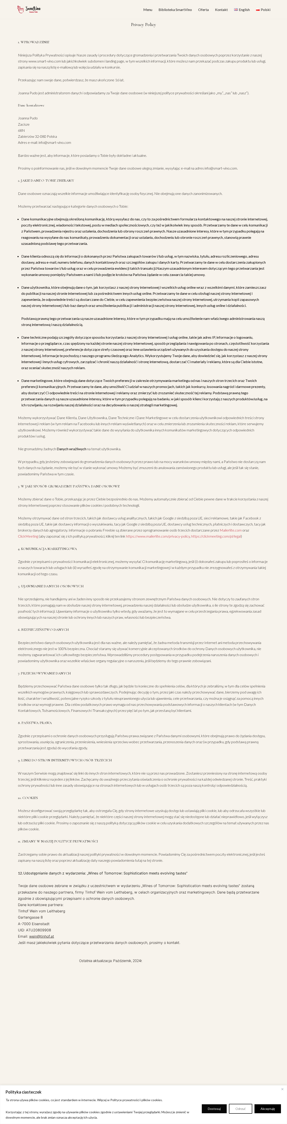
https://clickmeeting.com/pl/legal (216, 536)
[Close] (282, 1089)
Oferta (203, 9)
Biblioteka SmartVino (175, 9)
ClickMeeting (28, 536)
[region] (143, 1104)
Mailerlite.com (231, 530)
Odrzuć (240, 1109)
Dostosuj (214, 1109)
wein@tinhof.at (41, 936)
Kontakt (221, 9)
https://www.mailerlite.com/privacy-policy (158, 536)
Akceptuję (268, 1109)
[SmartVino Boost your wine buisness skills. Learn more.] (29, 9)
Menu (147, 9)
